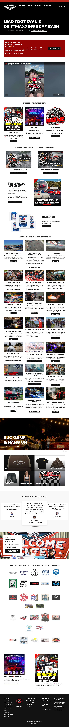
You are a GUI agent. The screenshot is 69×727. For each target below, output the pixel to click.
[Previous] (63, 450)
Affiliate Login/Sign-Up (8, 714)
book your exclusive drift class (50, 172)
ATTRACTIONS (22, 5)
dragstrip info (13, 261)
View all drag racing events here (11, 683)
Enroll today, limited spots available (18, 172)
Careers (5, 710)
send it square (55, 261)
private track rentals (34, 267)
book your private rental (15, 201)
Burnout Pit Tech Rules (30, 706)
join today (13, 312)
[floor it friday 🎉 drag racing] (14, 664)
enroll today (55, 411)
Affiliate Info (6, 716)
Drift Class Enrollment (8, 704)
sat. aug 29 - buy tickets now (39, 30)
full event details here (34, 137)
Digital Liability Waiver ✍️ (31, 700)
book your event (13, 339)
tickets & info (13, 140)
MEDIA (29, 7)
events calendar (55, 384)
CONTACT (35, 7)
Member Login (6, 712)
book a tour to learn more (34, 383)
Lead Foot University (8, 702)
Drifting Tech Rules (29, 704)
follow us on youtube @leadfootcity (13, 551)
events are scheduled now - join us (34, 360)
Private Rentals (7, 700)
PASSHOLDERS (47, 5)
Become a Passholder (8, 706)
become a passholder (34, 411)
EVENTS (30, 5)
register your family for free (13, 289)
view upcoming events (28, 446)
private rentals (34, 312)
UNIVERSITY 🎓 (38, 5)
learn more (13, 410)
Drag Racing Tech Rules (30, 702)
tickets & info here (40, 687)
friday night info (55, 314)
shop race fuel (46, 226)
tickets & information (54, 48)
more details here (55, 136)
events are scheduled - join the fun (34, 289)
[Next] (66, 450)
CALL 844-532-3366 (58, 710)
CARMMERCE (22, 7)
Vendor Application (8, 708)
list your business (55, 337)
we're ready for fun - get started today (13, 360)
